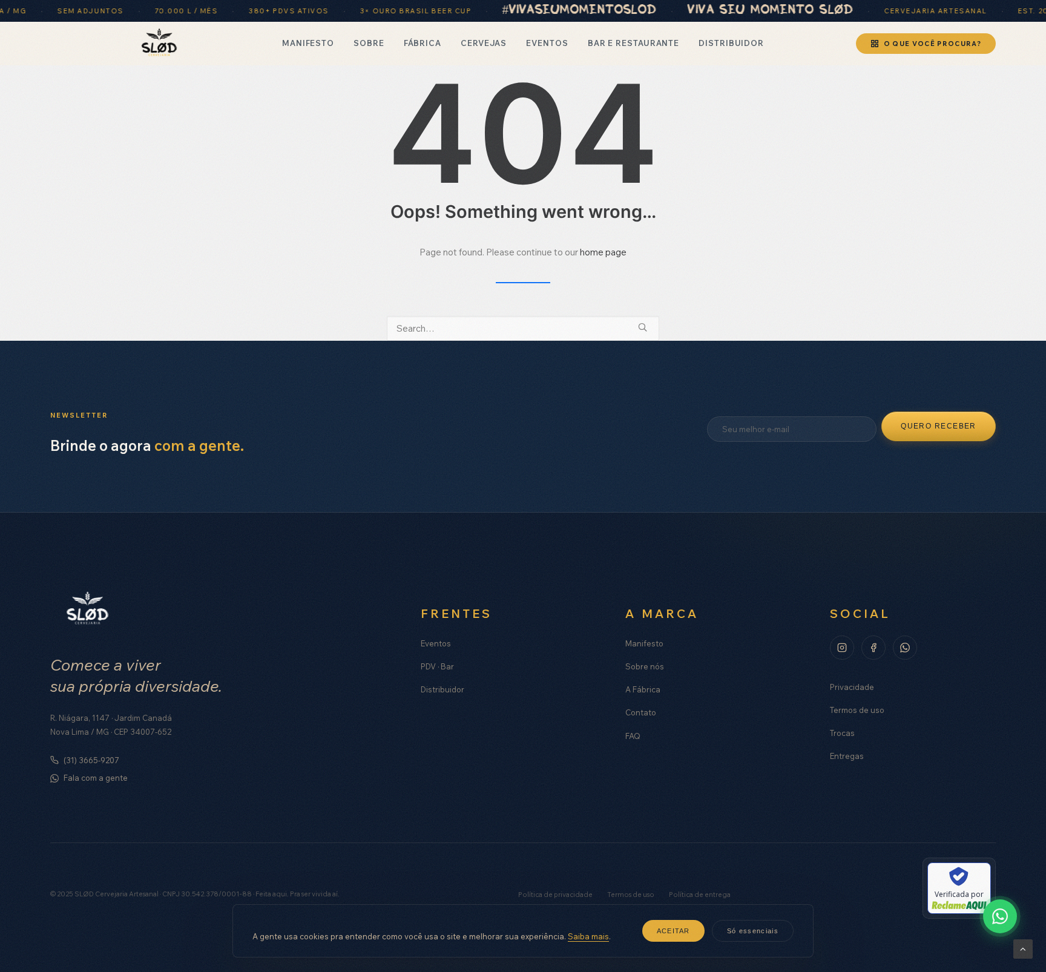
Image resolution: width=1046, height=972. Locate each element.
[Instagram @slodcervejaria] (842, 647)
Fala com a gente (96, 778)
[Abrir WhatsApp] (1000, 916)
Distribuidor (731, 43)
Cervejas (484, 43)
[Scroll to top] (1023, 948)
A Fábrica (642, 689)
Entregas (847, 756)
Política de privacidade (555, 894)
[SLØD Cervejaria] (87, 609)
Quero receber (938, 426)
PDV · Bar (437, 666)
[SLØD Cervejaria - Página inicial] (159, 43)
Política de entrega (700, 894)
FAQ (632, 736)
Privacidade (852, 687)
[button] (642, 327)
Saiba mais (588, 936)
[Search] (523, 328)
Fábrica (422, 43)
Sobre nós (644, 666)
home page (603, 252)
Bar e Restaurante (633, 43)
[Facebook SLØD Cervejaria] (873, 647)
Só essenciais (752, 930)
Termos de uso (857, 710)
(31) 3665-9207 (91, 760)
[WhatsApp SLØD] (905, 647)
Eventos (547, 43)
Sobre (369, 43)
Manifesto (308, 43)
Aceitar (673, 930)
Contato (640, 712)
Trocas (842, 733)
